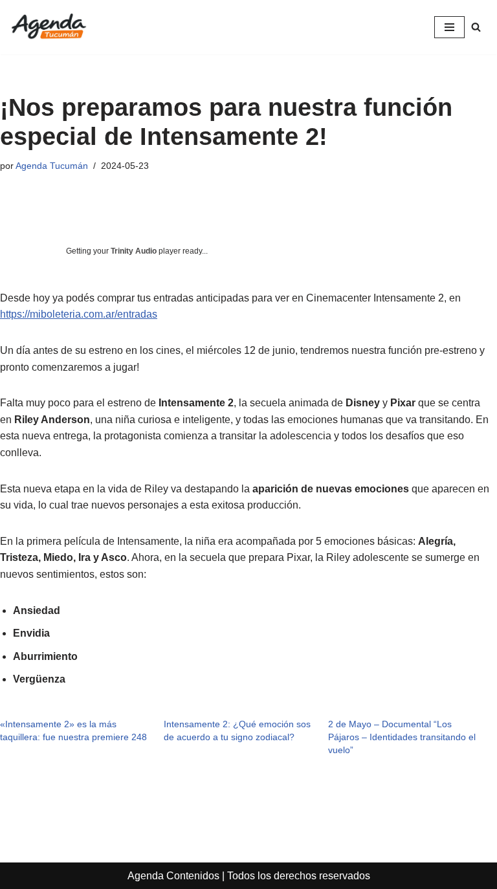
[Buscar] (476, 27)
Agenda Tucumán (52, 165)
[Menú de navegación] (449, 27)
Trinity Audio (134, 251)
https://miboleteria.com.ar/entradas (78, 314)
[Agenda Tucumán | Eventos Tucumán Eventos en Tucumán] (48, 27)
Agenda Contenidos (173, 875)
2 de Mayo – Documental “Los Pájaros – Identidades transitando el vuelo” (402, 737)
